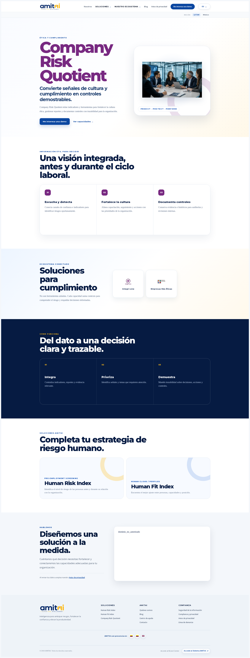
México (206, 15)
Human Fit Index (107, 614)
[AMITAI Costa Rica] (143, 636)
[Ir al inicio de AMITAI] (50, 6)
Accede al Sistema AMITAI (196, 651)
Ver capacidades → (83, 121)
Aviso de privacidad (159, 6)
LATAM (196, 15)
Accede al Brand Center (170, 651)
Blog (146, 6)
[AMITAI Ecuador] (137, 636)
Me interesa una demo (182, 6)
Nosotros (88, 6)
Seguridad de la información (190, 610)
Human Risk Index (108, 610)
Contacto (143, 622)
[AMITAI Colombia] (131, 636)
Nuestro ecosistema (126, 6)
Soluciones (102, 6)
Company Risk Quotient (110, 618)
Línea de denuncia (186, 622)
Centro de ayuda (146, 618)
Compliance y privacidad (188, 614)
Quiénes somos (146, 610)
